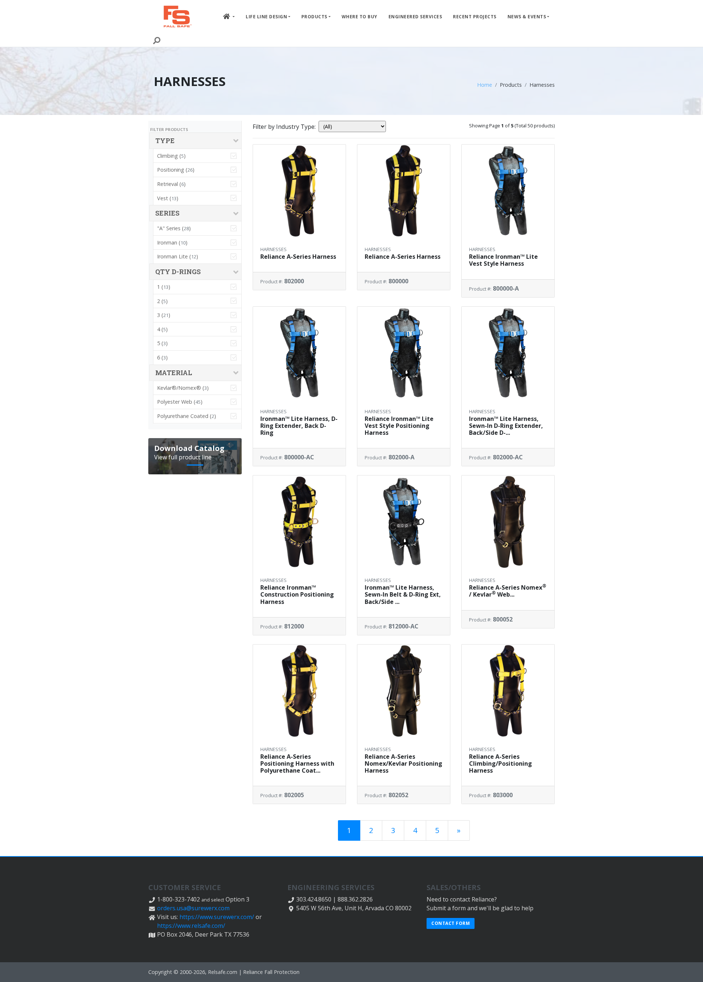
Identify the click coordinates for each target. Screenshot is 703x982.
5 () (162, 343)
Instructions (301, 244)
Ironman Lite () (177, 256)
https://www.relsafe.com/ (191, 926)
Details (304, 205)
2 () (162, 301)
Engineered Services (415, 17)
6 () (162, 357)
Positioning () (175, 169)
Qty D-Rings (178, 271)
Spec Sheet (301, 232)
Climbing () (171, 155)
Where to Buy (359, 17)
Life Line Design (266, 17)
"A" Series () (174, 228)
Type (165, 140)
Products (314, 17)
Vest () (167, 198)
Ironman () (172, 242)
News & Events (526, 17)
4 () (162, 329)
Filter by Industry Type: (284, 127)
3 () (163, 314)
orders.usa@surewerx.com (193, 908)
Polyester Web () (179, 401)
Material (173, 372)
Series (167, 213)
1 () (163, 286)
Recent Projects (474, 17)
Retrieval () (171, 183)
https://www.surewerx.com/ (216, 917)
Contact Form (450, 923)
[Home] (177, 16)
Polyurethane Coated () (186, 415)
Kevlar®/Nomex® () (183, 387)
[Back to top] (690, 969)
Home (484, 84)
